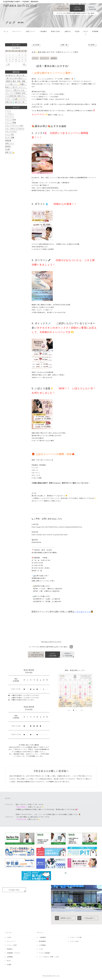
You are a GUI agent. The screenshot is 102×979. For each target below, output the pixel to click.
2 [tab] (76, 710)
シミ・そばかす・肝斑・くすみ (49, 957)
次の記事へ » (92, 45)
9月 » (24, 64)
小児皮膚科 (42, 945)
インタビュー (9, 114)
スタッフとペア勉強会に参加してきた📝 (19, 93)
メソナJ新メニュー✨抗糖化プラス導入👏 (19, 84)
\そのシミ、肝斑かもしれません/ (16, 90)
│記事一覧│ (64, 45)
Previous (69, 710)
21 (16, 59)
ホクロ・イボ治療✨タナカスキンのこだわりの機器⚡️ (24, 99)
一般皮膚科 (42, 937)
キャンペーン (44, 58)
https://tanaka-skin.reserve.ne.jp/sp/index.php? (50, 534)
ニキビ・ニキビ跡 (75, 937)
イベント (35, 58)
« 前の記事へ (36, 45)
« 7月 (8, 64)
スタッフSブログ (11, 131)
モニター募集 (9, 137)
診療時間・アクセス (13, 953)
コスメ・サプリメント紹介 (14, 126)
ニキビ (41, 949)
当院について (9, 143)
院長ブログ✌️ (10, 152)
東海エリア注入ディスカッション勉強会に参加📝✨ (23, 87)
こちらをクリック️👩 (83, 612)
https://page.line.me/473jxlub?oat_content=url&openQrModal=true (57, 527)
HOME (9, 937)
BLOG (9, 961)
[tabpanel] (75, 690)
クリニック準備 (10, 123)
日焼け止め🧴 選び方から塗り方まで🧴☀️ (19, 102)
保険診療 (8, 140)
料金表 (9, 964)
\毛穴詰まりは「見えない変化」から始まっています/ (23, 75)
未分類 (7, 149)
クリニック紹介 (12, 945)
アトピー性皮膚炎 (44, 953)
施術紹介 (54, 58)
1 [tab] (73, 710)
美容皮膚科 (42, 941)
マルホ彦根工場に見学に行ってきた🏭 (18, 96)
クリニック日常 (10, 120)
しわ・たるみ (74, 941)
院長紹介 (10, 949)
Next (81, 710)
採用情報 (10, 957)
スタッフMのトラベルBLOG (14, 129)
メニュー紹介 (9, 134)
